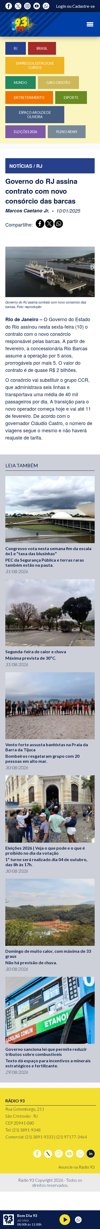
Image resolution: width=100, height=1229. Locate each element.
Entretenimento (29, 97)
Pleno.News (66, 132)
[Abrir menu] (90, 24)
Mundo (20, 82)
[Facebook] (8, 6)
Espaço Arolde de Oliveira (35, 114)
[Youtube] (36, 6)
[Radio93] (21, 24)
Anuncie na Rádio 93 (76, 1166)
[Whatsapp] (46, 6)
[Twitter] (18, 6)
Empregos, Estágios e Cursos (35, 65)
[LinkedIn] (91, 1154)
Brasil (42, 48)
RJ (15, 48)
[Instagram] (27, 6)
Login (61, 6)
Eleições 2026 (25, 132)
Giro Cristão (58, 82)
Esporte (71, 97)
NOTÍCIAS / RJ (25, 165)
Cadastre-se (83, 6)
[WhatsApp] (57, 224)
